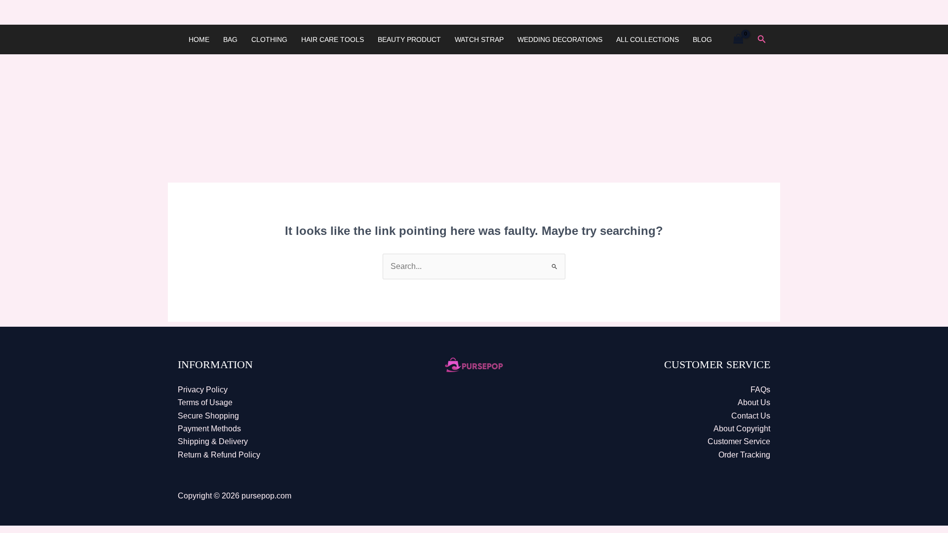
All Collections (647, 39)
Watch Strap (479, 39)
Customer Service (739, 441)
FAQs (760, 389)
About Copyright (741, 428)
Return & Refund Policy (219, 455)
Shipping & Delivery (213, 441)
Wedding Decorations (559, 39)
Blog (702, 39)
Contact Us (750, 416)
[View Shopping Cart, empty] (738, 39)
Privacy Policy (203, 389)
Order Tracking (744, 455)
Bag (230, 39)
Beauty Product (409, 39)
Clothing (269, 39)
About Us (754, 402)
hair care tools (332, 39)
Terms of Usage (205, 402)
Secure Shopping (208, 416)
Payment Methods (209, 428)
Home (199, 39)
